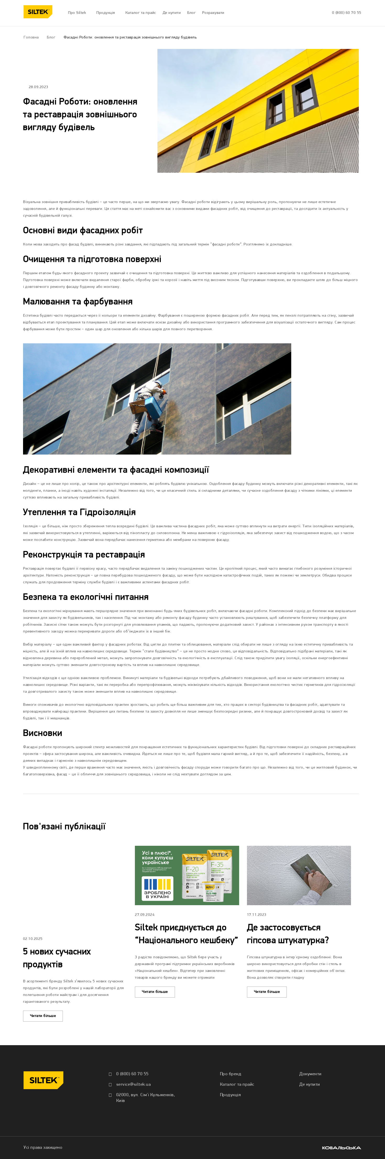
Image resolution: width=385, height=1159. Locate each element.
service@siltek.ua (133, 1084)
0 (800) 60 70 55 (346, 13)
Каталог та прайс (237, 1084)
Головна (31, 38)
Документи (310, 1074)
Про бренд (230, 1074)
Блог (51, 38)
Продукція (230, 1095)
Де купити (309, 1084)
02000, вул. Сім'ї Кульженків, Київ (145, 1098)
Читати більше (43, 1016)
